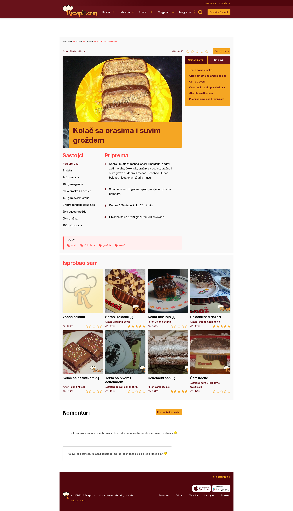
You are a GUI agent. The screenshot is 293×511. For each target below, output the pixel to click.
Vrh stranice (220, 476)
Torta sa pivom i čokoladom (125, 361)
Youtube (193, 495)
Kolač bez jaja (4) (168, 298)
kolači (122, 245)
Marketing (119, 495)
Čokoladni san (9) (168, 361)
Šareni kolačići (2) (125, 298)
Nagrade (185, 12)
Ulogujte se (224, 3)
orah (73, 245)
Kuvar (106, 12)
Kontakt (129, 495)
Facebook (164, 495)
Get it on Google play (221, 488)
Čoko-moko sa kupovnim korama (207, 87)
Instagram (209, 495)
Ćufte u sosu (197, 81)
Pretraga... (200, 12)
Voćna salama (83, 298)
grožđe (107, 245)
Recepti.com (80, 11)
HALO (83, 500)
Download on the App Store (201, 488)
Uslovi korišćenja (105, 495)
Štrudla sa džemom (201, 93)
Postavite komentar (168, 412)
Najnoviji (219, 59)
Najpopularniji (196, 59)
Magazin (164, 12)
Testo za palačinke (200, 69)
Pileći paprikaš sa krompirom (206, 98)
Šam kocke (210, 361)
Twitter (179, 495)
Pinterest (225, 495)
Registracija (210, 3)
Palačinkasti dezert (210, 298)
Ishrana (125, 12)
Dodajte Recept (219, 12)
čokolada (90, 245)
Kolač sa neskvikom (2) (83, 361)
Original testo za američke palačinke (207, 75)
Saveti (143, 12)
